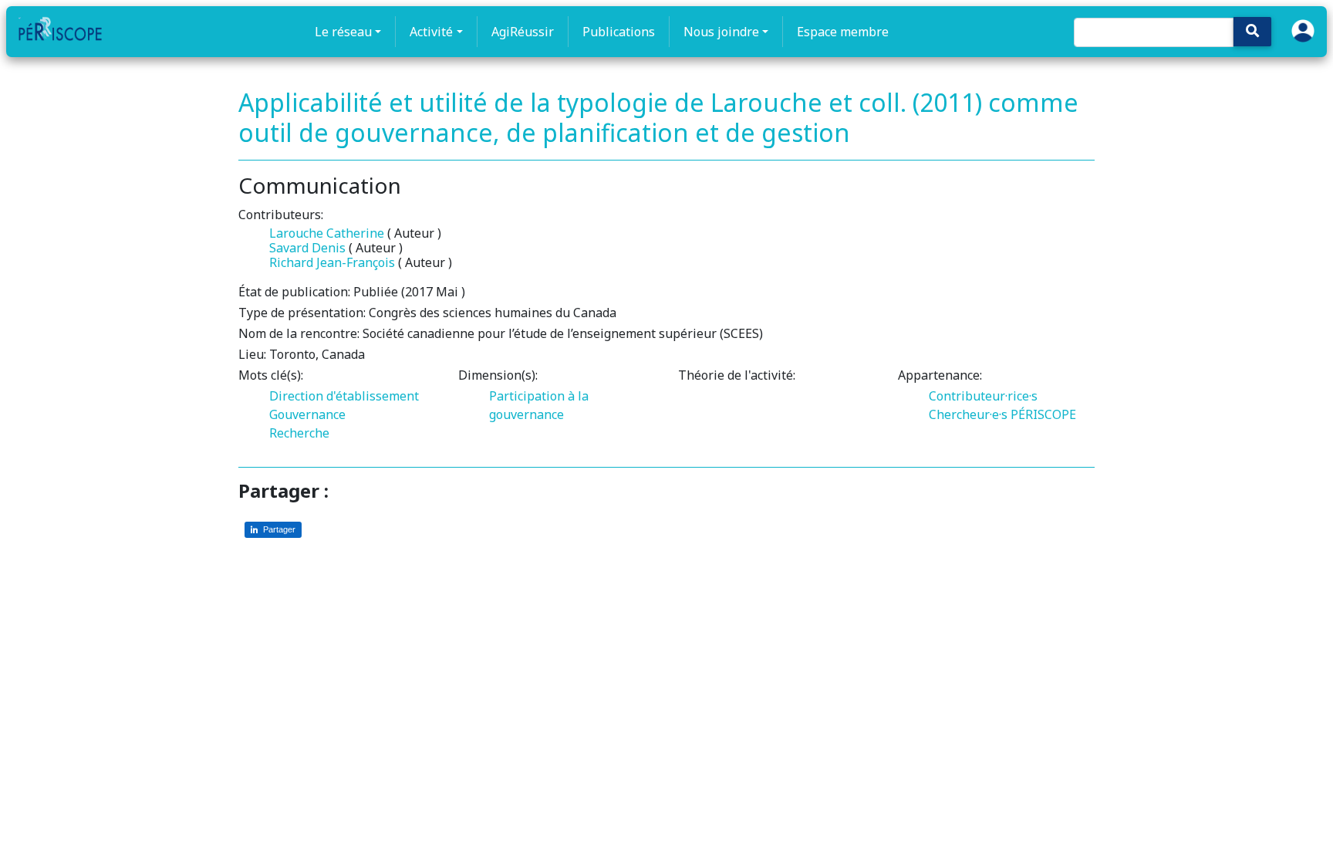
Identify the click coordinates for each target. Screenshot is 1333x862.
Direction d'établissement (344, 395)
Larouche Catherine (326, 233)
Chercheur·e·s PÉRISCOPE (1002, 414)
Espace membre (843, 31)
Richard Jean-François (332, 262)
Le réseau (343, 31)
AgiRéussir (522, 31)
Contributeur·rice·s (983, 395)
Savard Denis (307, 247)
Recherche (299, 432)
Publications (618, 31)
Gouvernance (307, 414)
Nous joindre (721, 31)
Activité (431, 31)
